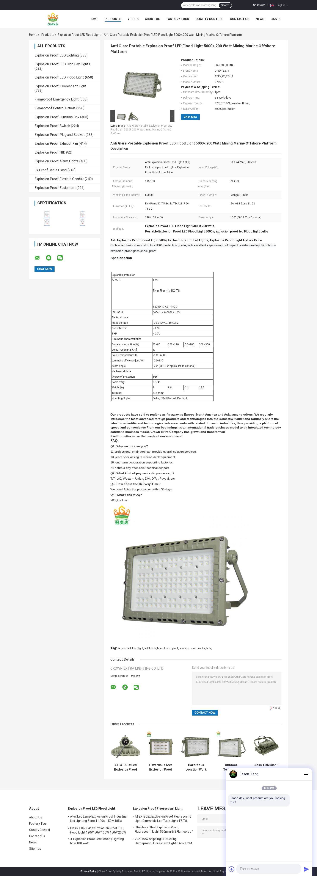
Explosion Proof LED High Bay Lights (62, 64)
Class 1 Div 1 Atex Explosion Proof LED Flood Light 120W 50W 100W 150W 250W (98, 830)
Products (113, 19)
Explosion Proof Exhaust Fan (56, 143)
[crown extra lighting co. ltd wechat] (62, 258)
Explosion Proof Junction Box (57, 117)
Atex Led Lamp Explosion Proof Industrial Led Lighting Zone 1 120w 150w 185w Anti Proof (98, 819)
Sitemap (35, 848)
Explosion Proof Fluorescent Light (60, 86)
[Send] (306, 869)
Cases (275, 19)
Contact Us (239, 19)
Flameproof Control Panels (55, 108)
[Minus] (306, 774)
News (260, 19)
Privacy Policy (88, 871)
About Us (152, 19)
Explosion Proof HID (50, 152)
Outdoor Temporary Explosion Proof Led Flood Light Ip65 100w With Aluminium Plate (231, 767)
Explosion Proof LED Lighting (57, 55)
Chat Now (259, 4)
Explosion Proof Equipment (55, 188)
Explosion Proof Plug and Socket (60, 135)
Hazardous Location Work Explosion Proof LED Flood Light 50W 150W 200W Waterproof (195, 767)
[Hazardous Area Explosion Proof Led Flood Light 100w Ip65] (161, 746)
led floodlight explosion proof (161, 648)
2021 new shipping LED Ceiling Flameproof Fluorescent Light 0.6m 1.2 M (163, 841)
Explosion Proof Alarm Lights (56, 161)
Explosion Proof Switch (52, 126)
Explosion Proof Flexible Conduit (59, 179)
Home (93, 19)
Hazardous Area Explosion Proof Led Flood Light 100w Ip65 (161, 767)
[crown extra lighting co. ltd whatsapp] (51, 258)
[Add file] (232, 869)
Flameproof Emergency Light (57, 99)
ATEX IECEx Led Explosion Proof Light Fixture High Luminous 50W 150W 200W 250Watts (125, 767)
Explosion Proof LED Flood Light (79, 34)
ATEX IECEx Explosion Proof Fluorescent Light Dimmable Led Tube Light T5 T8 (163, 819)
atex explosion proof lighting (195, 648)
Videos (133, 19)
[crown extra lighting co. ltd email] (40, 258)
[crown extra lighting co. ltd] (53, 19)
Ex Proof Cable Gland (51, 170)
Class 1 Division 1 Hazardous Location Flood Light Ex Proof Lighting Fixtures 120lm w (266, 767)
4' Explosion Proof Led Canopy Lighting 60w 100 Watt (97, 841)
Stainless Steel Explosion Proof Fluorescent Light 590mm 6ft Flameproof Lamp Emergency (164, 830)
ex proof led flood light (130, 648)
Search (225, 5)
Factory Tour (177, 19)
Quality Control (209, 19)
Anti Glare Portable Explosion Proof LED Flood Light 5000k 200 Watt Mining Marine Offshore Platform (141, 129)
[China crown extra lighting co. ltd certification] (47, 218)
